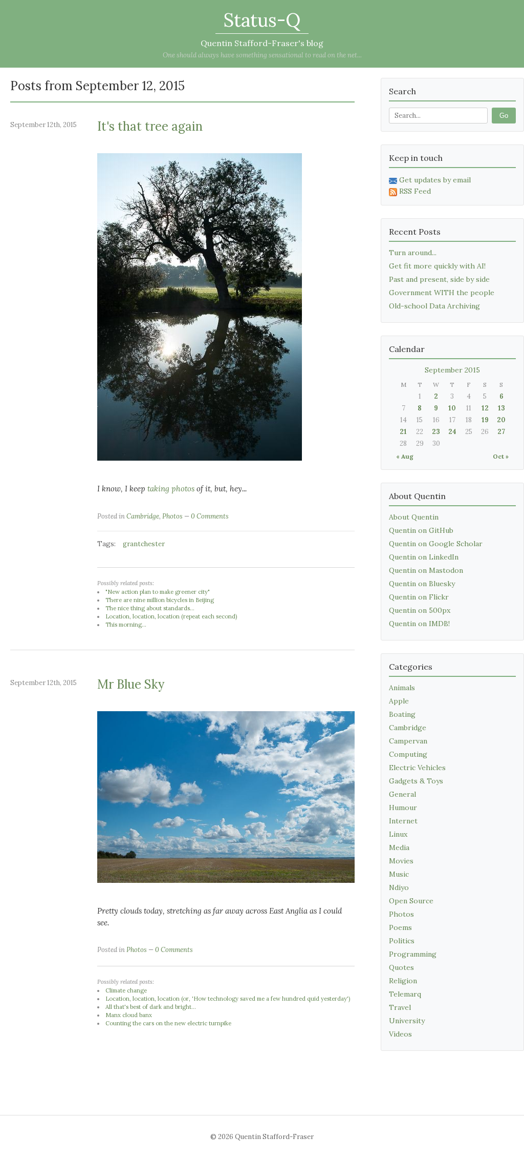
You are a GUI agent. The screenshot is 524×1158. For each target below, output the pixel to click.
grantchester (144, 544)
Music (399, 874)
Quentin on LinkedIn (423, 557)
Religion (403, 980)
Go (503, 115)
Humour (403, 807)
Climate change (126, 990)
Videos (400, 1034)
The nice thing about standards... (149, 608)
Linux (398, 834)
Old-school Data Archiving (434, 306)
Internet (403, 820)
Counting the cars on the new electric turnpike (168, 1023)
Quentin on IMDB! (419, 623)
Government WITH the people (441, 292)
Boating (402, 714)
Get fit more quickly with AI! (437, 266)
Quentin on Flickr (419, 597)
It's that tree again (150, 126)
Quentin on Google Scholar (436, 543)
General (402, 794)
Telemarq (405, 994)
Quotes (401, 967)
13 (501, 408)
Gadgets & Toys (416, 780)
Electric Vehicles (417, 767)
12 (485, 408)
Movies (401, 860)
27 (501, 431)
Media (399, 847)
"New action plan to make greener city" (157, 591)
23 (436, 431)
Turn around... (412, 252)
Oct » (501, 456)
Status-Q (262, 20)
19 (485, 420)
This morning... (125, 624)
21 (403, 431)
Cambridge (142, 516)
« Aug (404, 456)
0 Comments (210, 516)
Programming (412, 954)
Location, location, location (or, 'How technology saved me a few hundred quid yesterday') (227, 998)
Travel (400, 1007)
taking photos (170, 488)
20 (501, 420)
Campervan (408, 741)
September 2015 (452, 370)
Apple (399, 701)
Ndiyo (399, 887)
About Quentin (414, 517)
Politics (401, 940)
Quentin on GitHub (421, 530)
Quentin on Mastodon (426, 570)
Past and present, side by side (439, 279)
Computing (408, 754)
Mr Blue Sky (130, 684)
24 (452, 431)
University (407, 1020)
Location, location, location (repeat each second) (171, 616)
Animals (402, 687)
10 (452, 408)
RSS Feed (415, 191)
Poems (400, 927)
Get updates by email (435, 179)
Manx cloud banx (128, 1015)
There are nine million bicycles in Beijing (159, 600)
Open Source (411, 900)
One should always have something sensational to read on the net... (262, 55)
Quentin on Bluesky (422, 583)
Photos (172, 516)
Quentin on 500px (419, 610)
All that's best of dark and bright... (150, 1006)
